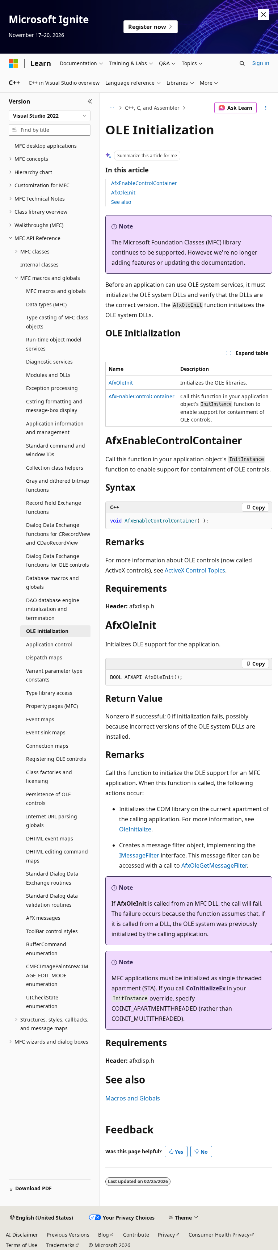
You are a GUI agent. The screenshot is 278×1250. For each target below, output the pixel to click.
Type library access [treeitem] (49, 692)
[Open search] (242, 63)
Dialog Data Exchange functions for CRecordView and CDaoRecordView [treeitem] (58, 533)
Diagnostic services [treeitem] (49, 361)
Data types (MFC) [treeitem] (46, 304)
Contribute (136, 1234)
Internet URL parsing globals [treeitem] (51, 821)
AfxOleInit (123, 192)
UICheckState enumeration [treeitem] (42, 1002)
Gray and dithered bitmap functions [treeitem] (57, 485)
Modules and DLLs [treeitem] (48, 375)
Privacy (166, 1234)
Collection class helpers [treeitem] (54, 467)
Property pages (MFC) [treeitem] (52, 705)
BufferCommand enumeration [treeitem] (46, 949)
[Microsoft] (13, 63)
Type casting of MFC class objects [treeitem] (57, 322)
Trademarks (60, 1245)
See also (121, 201)
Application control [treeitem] (49, 644)
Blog (103, 1234)
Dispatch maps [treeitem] (44, 657)
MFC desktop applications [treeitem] (45, 145)
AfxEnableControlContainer (144, 183)
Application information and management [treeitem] (55, 428)
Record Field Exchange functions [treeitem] (53, 507)
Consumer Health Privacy (219, 1234)
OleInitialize (135, 829)
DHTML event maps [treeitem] (49, 838)
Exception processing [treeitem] (52, 388)
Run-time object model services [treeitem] (53, 344)
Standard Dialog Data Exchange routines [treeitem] (52, 878)
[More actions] (266, 108)
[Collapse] (90, 101)
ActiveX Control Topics (195, 570)
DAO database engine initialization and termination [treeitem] (52, 609)
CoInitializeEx (206, 988)
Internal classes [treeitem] (39, 264)
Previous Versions (68, 1234)
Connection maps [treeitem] (47, 745)
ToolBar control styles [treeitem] (52, 931)
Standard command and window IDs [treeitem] (55, 450)
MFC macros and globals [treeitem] (56, 291)
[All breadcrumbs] (111, 108)
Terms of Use (21, 1245)
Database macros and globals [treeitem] (52, 583)
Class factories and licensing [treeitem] (49, 777)
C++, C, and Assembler (152, 107)
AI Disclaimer (22, 1234)
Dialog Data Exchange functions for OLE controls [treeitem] (57, 561)
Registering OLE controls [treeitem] (56, 758)
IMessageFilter (139, 855)
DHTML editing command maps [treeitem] (57, 856)
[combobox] (49, 116)
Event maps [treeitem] (40, 719)
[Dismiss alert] (263, 14)
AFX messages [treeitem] (43, 917)
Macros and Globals (132, 1098)
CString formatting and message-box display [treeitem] (54, 406)
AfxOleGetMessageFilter (214, 865)
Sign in (260, 62)
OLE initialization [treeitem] (47, 631)
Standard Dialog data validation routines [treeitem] (52, 900)
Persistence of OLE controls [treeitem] (48, 799)
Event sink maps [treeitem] (46, 732)
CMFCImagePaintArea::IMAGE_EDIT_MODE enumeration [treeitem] (57, 975)
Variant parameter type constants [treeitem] (54, 675)
